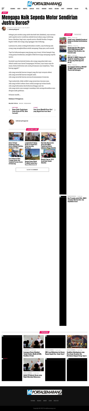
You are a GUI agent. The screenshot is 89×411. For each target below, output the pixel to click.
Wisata (50, 8)
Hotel (37, 8)
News (18, 8)
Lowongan (69, 8)
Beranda (13, 8)
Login (50, 401)
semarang (28, 103)
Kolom (76, 8)
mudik (21, 103)
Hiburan (44, 8)
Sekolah (32, 8)
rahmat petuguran (14, 29)
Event (62, 8)
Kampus (25, 8)
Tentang (33, 401)
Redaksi (39, 401)
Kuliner (57, 8)
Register (56, 401)
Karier (45, 401)
